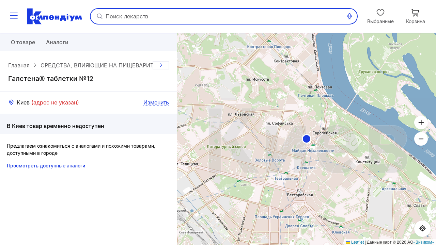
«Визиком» (423, 242)
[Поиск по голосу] (349, 16)
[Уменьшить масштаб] (421, 139)
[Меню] (13, 16)
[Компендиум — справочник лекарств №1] (54, 16)
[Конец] (161, 65)
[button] (306, 139)
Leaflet (357, 242)
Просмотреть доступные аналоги (46, 165)
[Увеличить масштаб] (421, 122)
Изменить (156, 102)
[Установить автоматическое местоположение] (422, 228)
